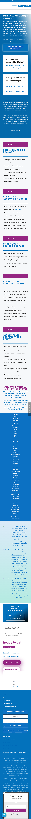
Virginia (15, 506)
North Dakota (15, 481)
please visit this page (18, 590)
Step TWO (9, 191)
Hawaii (15, 433)
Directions (6, 748)
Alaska (15, 416)
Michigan (15, 456)
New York (15, 477)
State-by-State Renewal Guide (15, 617)
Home (14, 686)
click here (17, 210)
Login (20, 5)
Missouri (15, 462)
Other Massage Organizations (15, 518)
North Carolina (15, 479)
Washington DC (15, 509)
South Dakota (15, 496)
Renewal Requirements (9, 706)
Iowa (15, 443)
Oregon (15, 486)
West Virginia (15, 511)
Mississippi (15, 460)
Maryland (15, 452)
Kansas (15, 445)
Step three (10, 238)
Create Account (11, 662)
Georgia (15, 431)
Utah (15, 502)
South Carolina (15, 494)
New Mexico (15, 475)
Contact (15, 0)
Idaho (15, 435)
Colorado (15, 424)
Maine (15, 450)
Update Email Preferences (10, 745)
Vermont (15, 504)
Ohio (15, 483)
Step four (9, 276)
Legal (15, 754)
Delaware (15, 427)
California (15, 422)
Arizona (15, 418)
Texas (15, 500)
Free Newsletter (7, 703)
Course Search (11, 669)
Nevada (15, 469)
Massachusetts (15, 454)
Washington (15, 507)
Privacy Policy (22, 752)
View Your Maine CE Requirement (15, 47)
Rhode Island (15, 490)
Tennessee (15, 498)
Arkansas (15, 420)
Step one (9, 144)
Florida (15, 429)
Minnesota (15, 458)
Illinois (15, 437)
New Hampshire (15, 471)
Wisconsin (15, 513)
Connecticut (15, 426)
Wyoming (15, 515)
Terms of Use (8, 0)
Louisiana (15, 448)
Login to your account (9, 739)
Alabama (15, 414)
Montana (15, 463)
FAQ (4, 698)
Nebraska (15, 468)
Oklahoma (15, 484)
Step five (9, 329)
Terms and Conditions (9, 752)
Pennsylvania (15, 488)
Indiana (15, 441)
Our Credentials (22, 0)
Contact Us (6, 736)
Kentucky (15, 447)
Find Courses (7, 700)
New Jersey (15, 473)
